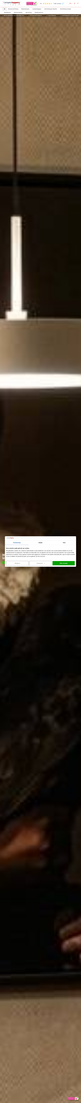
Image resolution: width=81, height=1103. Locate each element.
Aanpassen (40, 563)
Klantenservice (39, 12)
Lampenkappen (36, 9)
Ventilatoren (7, 12)
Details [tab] (40, 542)
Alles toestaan (64, 563)
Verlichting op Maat (65, 9)
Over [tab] (64, 542)
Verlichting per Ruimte (50, 9)
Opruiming (29, 12)
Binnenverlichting (13, 9)
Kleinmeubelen (18, 12)
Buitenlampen (25, 9)
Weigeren (17, 563)
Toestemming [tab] (16, 542)
